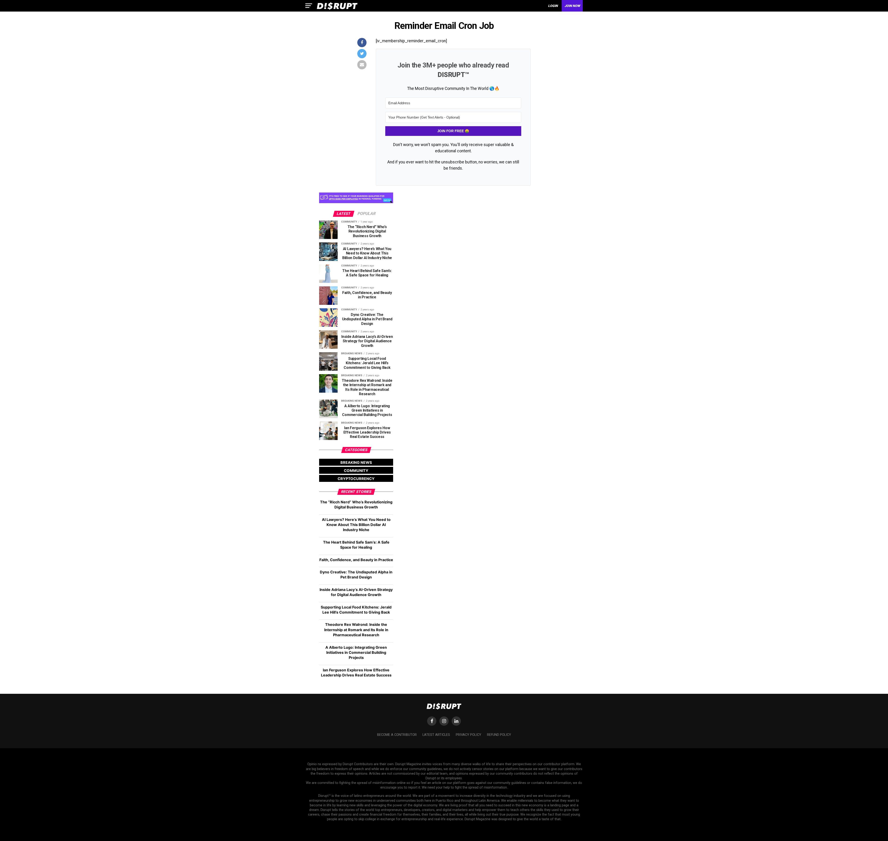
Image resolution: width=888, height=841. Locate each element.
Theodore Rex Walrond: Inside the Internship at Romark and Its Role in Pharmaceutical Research (356, 629)
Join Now (572, 6)
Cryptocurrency (356, 478)
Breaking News (356, 462)
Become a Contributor (397, 735)
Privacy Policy (468, 735)
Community (356, 470)
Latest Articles (436, 735)
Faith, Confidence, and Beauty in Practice (356, 559)
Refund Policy (499, 735)
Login (553, 6)
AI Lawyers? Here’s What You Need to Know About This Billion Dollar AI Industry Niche (356, 524)
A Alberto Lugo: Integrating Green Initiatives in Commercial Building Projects (356, 652)
